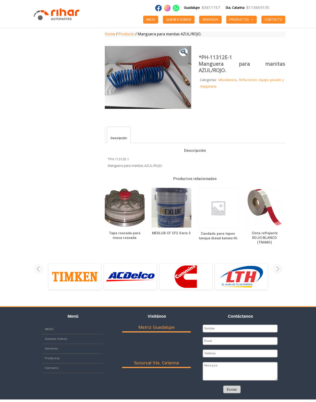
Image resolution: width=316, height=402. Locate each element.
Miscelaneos (227, 80)
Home (110, 34)
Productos (52, 358)
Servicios (210, 19)
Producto (126, 34)
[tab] (118, 135)
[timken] (74, 277)
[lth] (241, 277)
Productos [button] (239, 19)
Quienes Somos (178, 19)
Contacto (273, 19)
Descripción (119, 138)
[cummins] (185, 277)
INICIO (150, 19)
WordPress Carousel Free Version (77, 286)
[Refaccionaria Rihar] (56, 14)
